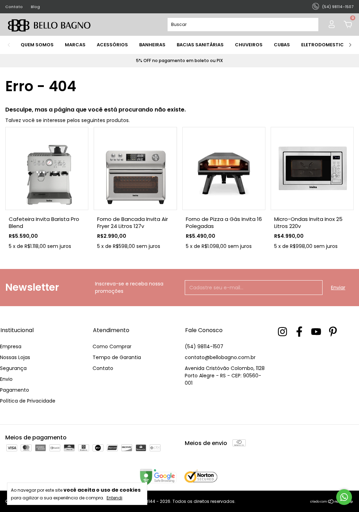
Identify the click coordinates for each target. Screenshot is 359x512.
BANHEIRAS (152, 44)
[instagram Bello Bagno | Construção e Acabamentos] (282, 331)
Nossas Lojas (15, 357)
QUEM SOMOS (37, 44)
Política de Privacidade (27, 400)
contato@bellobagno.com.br (220, 357)
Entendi (114, 497)
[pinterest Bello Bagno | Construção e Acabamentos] (333, 331)
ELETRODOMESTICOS (326, 44)
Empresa (10, 346)
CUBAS (282, 44)
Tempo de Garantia (117, 357)
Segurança (13, 368)
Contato (14, 6)
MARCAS (75, 44)
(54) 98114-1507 (204, 346)
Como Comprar (112, 346)
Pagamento (14, 389)
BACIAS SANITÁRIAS (200, 44)
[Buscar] (310, 25)
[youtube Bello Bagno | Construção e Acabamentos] (316, 331)
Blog (35, 6)
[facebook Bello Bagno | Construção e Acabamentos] (299, 331)
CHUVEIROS (249, 44)
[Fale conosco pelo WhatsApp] (344, 497)
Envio (6, 379)
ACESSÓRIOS (112, 44)
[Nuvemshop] (332, 502)
